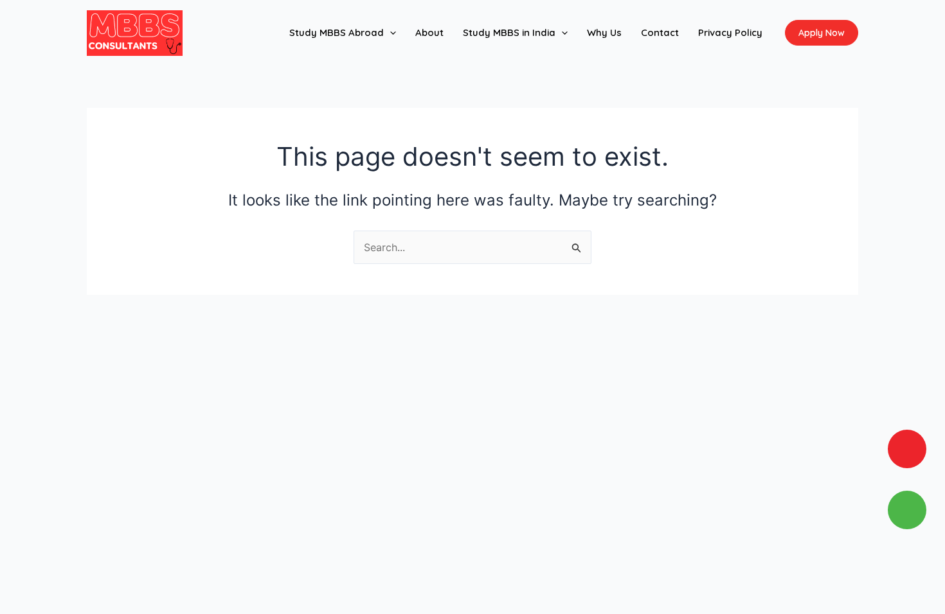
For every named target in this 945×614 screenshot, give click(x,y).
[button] (390, 32)
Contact (660, 32)
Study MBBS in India (509, 32)
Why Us (604, 32)
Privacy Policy (730, 32)
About (429, 32)
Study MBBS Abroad (336, 32)
